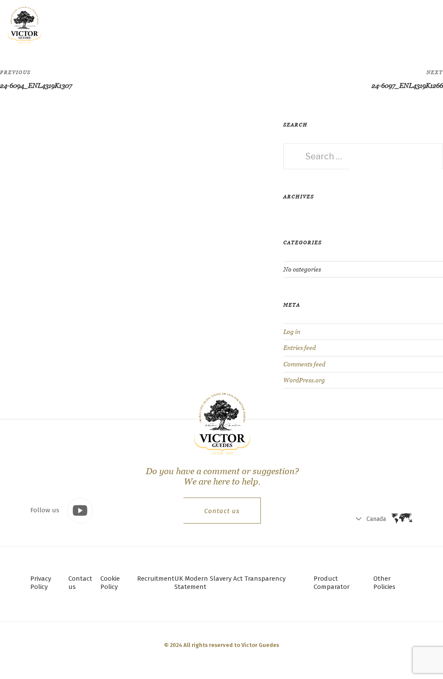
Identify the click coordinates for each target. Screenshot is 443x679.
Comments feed (304, 364)
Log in (291, 331)
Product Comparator (332, 583)
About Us (209, 24)
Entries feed (299, 347)
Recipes (165, 24)
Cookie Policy (110, 583)
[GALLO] (24, 24)
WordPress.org (304, 380)
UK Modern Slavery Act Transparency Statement (230, 583)
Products (120, 24)
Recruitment (155, 578)
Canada (340, 26)
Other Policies (384, 583)
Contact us (222, 511)
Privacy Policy (40, 583)
